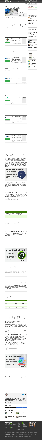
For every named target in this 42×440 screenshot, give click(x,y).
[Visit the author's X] (23, 394)
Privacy (23, 423)
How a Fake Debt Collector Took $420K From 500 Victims (33, 30)
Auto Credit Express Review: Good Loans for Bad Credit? (11, 412)
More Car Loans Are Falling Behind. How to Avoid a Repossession (33, 33)
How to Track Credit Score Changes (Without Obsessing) (33, 45)
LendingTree (7, 95)
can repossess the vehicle (19, 285)
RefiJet (6, 133)
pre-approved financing (15, 376)
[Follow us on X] (10, 427)
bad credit (17, 234)
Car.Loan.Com (6, 68)
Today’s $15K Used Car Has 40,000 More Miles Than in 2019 (33, 36)
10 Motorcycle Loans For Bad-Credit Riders (22, 412)
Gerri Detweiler (31, 18)
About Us (19, 423)
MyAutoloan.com (12, 338)
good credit (8, 267)
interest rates (14, 184)
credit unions (14, 92)
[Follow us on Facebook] (9, 427)
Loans (9, 405)
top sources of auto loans (11, 388)
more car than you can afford (13, 348)
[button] (16, 2)
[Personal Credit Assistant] (29, 2)
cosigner (12, 267)
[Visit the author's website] (25, 394)
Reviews (29, 13)
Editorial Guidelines (25, 426)
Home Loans (35, 13)
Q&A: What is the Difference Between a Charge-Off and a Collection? (32, 23)
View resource (34, 58)
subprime (6, 294)
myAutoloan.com (8, 76)
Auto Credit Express (8, 36)
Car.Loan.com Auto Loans (9, 55)
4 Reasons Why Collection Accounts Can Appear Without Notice (33, 17)
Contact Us (19, 424)
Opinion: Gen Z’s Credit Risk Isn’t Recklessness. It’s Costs (33, 20)
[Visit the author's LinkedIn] (22, 394)
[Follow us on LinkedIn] (15, 427)
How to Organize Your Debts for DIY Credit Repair (33, 47)
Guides (26, 3)
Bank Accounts (32, 13)
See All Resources (32, 69)
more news (35, 38)
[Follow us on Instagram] (7, 427)
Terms (23, 422)
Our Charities (24, 425)
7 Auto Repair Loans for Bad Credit (22, 416)
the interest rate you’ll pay (15, 298)
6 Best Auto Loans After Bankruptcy (11, 416)
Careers (18, 427)
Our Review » (24, 82)
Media (18, 425)
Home (23, 3)
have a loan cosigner (23, 266)
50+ (34, 422)
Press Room (19, 426)
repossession (6, 186)
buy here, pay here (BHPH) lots (22, 154)
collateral (19, 288)
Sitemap (24, 424)
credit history (23, 160)
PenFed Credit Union (8, 114)
